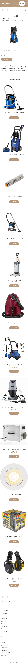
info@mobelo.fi (4, 613)
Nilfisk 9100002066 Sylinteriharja (14, 196)
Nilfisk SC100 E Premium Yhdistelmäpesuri (14, 280)
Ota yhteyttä (4, 647)
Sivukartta (3, 655)
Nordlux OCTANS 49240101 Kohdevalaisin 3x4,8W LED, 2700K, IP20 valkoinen (14, 493)
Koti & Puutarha (4, 621)
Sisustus (3, 628)
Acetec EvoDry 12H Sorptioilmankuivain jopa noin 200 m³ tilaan (14, 450)
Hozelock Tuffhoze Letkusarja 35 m (14, 536)
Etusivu (2, 20)
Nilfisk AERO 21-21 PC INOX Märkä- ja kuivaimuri (14, 238)
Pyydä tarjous (22, 3)
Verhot (2, 636)
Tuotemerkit (10, 50)
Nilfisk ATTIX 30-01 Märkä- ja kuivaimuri (14, 112)
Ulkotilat (3, 633)
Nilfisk (14, 50)
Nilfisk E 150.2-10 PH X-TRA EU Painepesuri (14, 154)
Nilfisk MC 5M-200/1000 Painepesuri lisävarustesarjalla (14, 365)
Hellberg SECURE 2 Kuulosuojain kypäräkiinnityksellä (14, 579)
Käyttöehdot (4, 650)
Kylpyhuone (4, 623)
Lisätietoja (7, 59)
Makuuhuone (4, 626)
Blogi (2, 645)
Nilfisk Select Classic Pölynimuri (14, 322)
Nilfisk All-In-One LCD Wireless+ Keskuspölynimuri (14, 407)
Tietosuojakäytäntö (5, 652)
